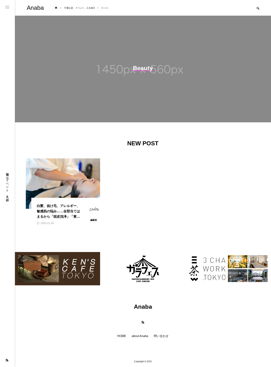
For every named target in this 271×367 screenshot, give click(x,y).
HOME (121, 336)
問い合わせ (161, 336)
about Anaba (140, 336)
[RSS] (7, 360)
